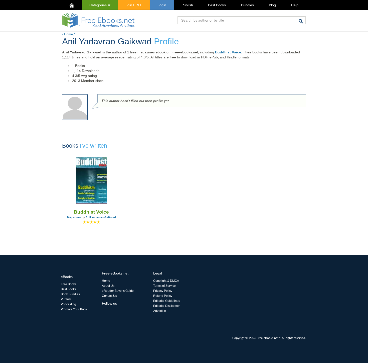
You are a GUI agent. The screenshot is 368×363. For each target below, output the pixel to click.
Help (294, 5)
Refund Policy (162, 296)
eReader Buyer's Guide (118, 291)
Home (68, 34)
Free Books (68, 284)
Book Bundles (70, 294)
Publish (187, 5)
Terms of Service (164, 286)
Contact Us (109, 296)
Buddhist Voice (228, 52)
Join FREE (134, 5)
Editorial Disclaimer (166, 306)
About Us (108, 286)
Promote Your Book (74, 309)
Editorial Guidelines (166, 301)
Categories (98, 5)
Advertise (159, 311)
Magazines (74, 217)
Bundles (247, 5)
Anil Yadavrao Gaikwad (101, 217)
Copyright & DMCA (166, 281)
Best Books (217, 5)
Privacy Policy (162, 291)
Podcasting (68, 304)
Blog (272, 5)
